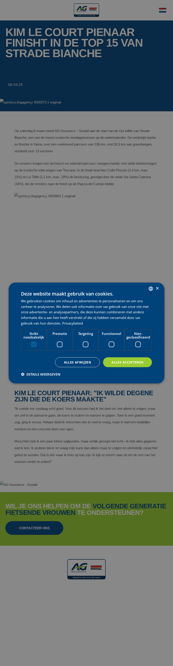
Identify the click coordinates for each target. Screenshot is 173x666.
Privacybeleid (72, 323)
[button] (40, 374)
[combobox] (151, 288)
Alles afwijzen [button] (77, 362)
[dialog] (86, 333)
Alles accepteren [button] (127, 362)
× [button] (157, 288)
